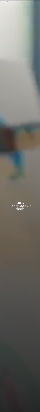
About (15, 1)
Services (19, 1)
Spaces (31, 1)
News (34, 1)
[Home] (5, 2)
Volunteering (27, 1)
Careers (23, 1)
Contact (38, 1)
